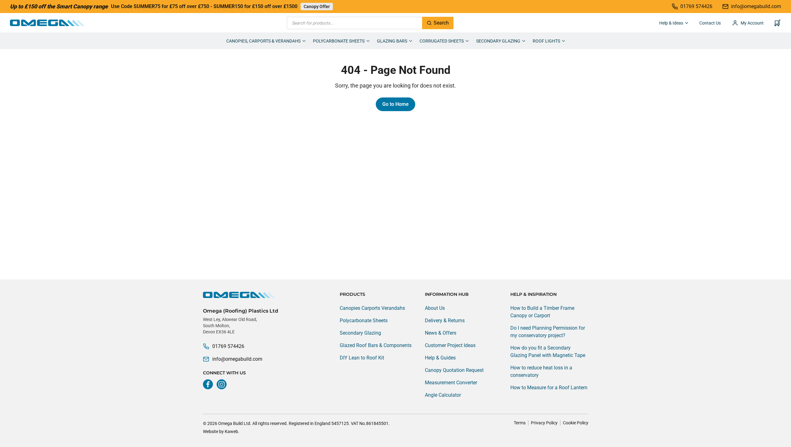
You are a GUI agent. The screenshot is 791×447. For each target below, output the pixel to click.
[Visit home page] (240, 295)
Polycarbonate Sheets (339, 40)
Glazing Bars (392, 40)
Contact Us (710, 22)
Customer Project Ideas (450, 345)
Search (441, 23)
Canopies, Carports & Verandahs (263, 40)
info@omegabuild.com (237, 359)
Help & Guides (440, 358)
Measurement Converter (451, 383)
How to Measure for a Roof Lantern (548, 388)
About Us (435, 308)
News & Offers (440, 333)
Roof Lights (546, 40)
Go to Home (395, 104)
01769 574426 (228, 346)
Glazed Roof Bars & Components (376, 345)
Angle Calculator (443, 395)
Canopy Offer (317, 6)
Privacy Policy (544, 422)
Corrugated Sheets (442, 40)
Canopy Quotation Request (454, 370)
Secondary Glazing (498, 40)
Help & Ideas (671, 22)
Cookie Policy (575, 422)
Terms (520, 422)
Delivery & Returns (445, 320)
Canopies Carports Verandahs (372, 308)
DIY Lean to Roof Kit (362, 358)
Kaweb (231, 431)
